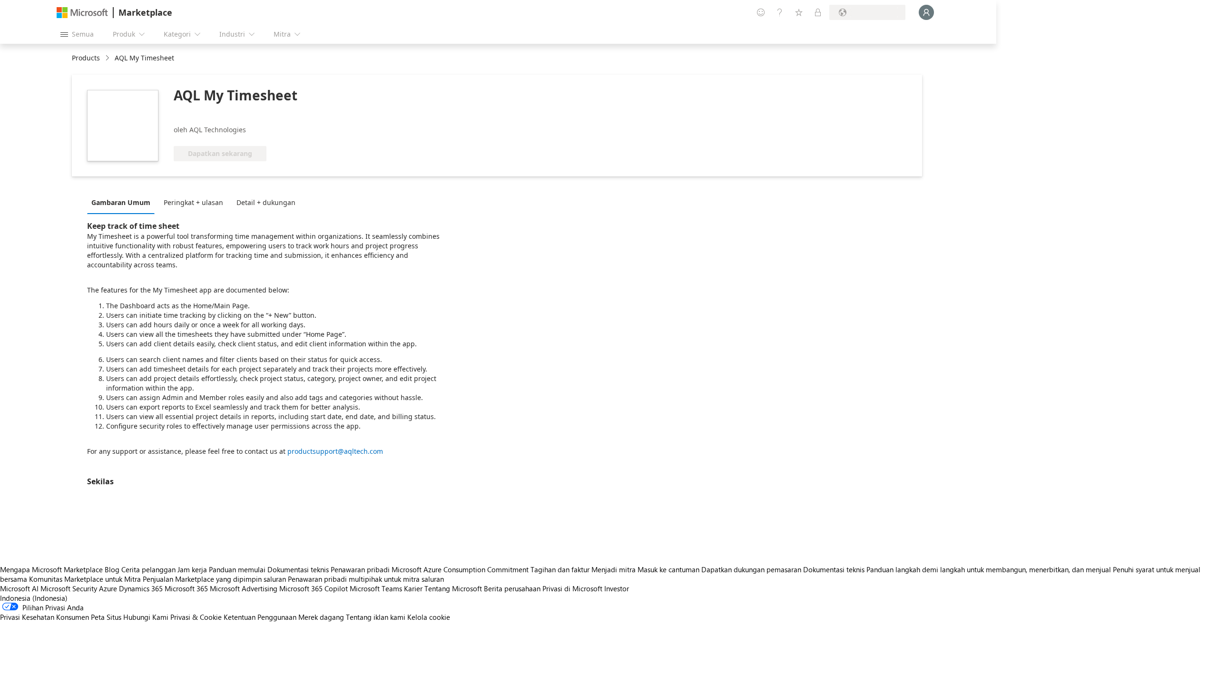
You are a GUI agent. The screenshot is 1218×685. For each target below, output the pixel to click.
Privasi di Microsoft (572, 588)
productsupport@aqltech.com (335, 451)
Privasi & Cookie (196, 617)
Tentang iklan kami (375, 617)
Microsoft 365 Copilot (313, 588)
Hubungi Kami (145, 617)
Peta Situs (106, 617)
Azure (108, 588)
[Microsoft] (82, 12)
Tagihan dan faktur (559, 569)
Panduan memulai (237, 569)
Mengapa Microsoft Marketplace (51, 569)
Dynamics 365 (141, 588)
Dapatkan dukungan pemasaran (751, 569)
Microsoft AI (19, 588)
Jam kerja (192, 569)
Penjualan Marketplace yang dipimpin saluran (214, 579)
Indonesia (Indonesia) (34, 598)
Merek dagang (321, 617)
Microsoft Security (68, 588)
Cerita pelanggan (148, 569)
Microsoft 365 (186, 588)
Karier (413, 588)
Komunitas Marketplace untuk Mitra (85, 579)
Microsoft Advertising (243, 588)
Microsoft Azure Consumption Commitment (461, 569)
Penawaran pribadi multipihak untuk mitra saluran (366, 579)
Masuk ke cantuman (668, 569)
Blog (112, 569)
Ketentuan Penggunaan (260, 617)
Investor (616, 588)
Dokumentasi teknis (298, 569)
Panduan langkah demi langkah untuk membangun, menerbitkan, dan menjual (988, 569)
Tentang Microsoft (453, 588)
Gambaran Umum (120, 202)
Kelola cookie (428, 617)
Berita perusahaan (512, 588)
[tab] (123, 202)
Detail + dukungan (265, 202)
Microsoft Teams (376, 588)
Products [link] (86, 57)
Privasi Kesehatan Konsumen (44, 617)
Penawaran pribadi (360, 569)
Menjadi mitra (613, 569)
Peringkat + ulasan (193, 202)
